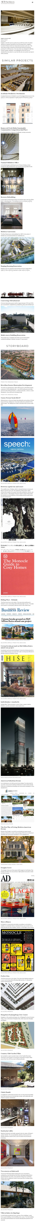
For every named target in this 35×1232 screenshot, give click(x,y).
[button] (32, 2)
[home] (7, 2)
